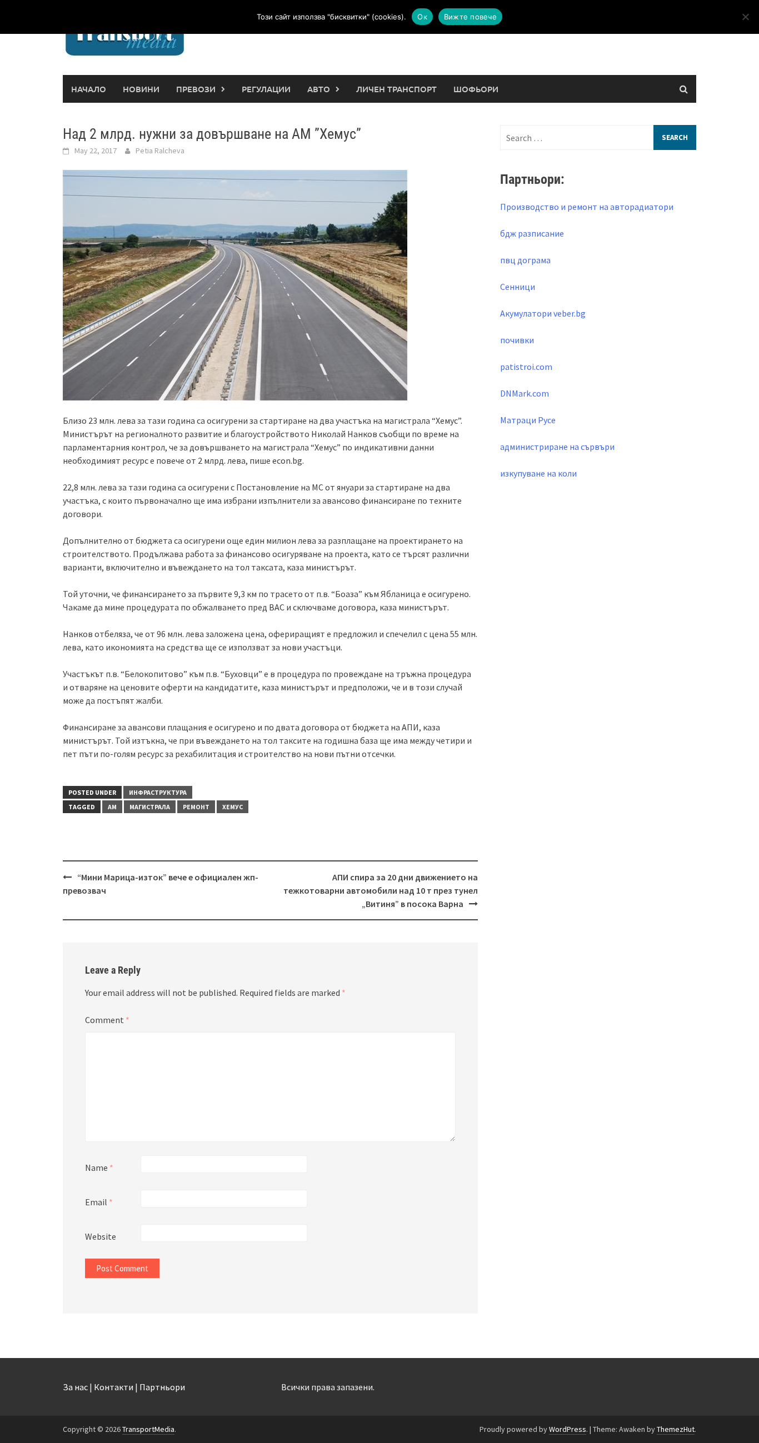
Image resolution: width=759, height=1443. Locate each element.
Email (99, 1201)
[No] (745, 16)
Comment (107, 1019)
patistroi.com (526, 366)
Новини (141, 88)
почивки (517, 339)
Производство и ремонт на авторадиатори (586, 206)
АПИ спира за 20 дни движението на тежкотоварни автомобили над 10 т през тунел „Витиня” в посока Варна (380, 890)
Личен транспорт (396, 88)
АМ (112, 807)
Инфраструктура (158, 792)
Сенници (517, 286)
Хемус (232, 807)
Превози (196, 88)
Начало (88, 88)
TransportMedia (148, 1429)
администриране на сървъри (557, 446)
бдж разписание (532, 233)
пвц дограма (525, 259)
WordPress (567, 1429)
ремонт (196, 807)
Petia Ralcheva (160, 151)
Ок (422, 16)
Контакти (113, 1386)
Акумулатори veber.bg (543, 313)
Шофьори (475, 88)
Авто (318, 88)
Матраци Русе (528, 419)
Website (100, 1236)
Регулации (266, 88)
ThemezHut (676, 1429)
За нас (75, 1386)
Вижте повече (470, 16)
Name (99, 1167)
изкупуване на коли (538, 473)
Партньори (162, 1386)
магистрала (149, 807)
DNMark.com (524, 393)
